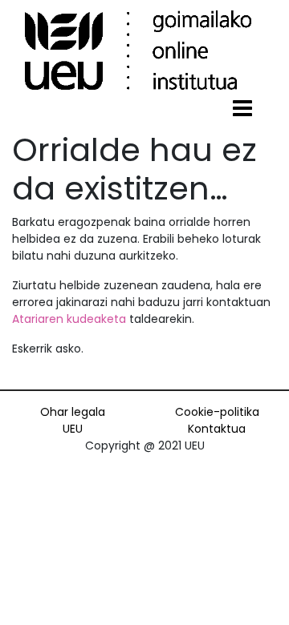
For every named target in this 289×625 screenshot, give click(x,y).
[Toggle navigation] (242, 109)
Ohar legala (72, 412)
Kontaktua (217, 429)
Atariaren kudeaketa (69, 319)
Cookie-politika (217, 412)
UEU (73, 429)
